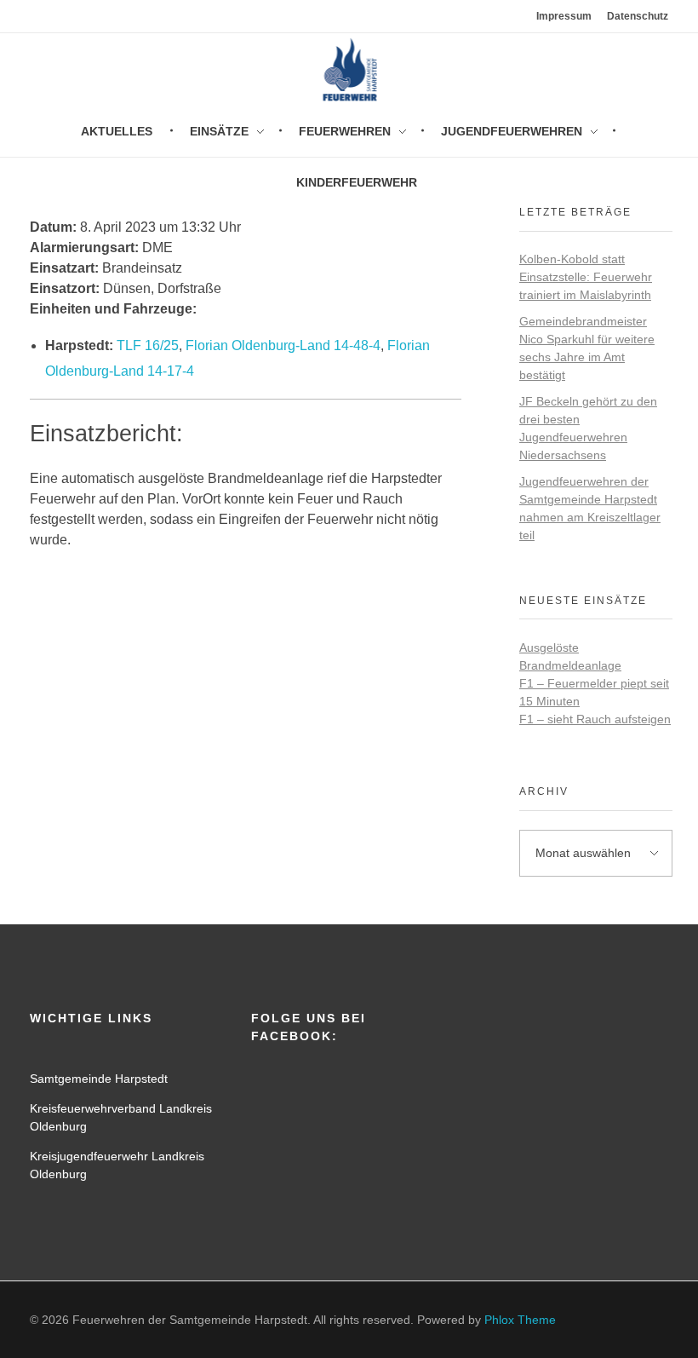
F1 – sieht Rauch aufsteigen (595, 719)
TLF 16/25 (148, 345)
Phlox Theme (520, 1319)
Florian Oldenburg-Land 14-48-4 (283, 345)
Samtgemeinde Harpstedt (99, 1078)
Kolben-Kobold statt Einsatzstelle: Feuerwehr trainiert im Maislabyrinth (585, 277)
